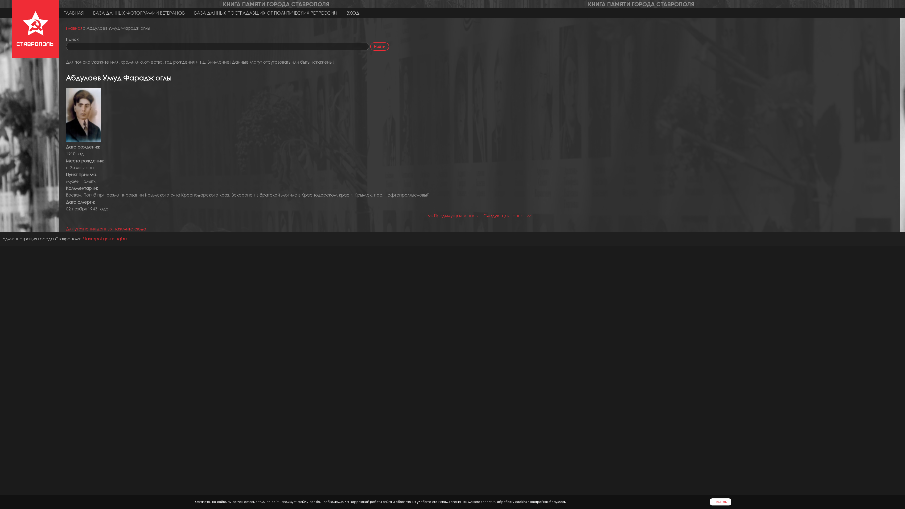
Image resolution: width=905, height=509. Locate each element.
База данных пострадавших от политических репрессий (265, 13)
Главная (74, 13)
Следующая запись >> (507, 215)
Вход (353, 13)
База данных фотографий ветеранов (139, 13)
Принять (721, 502)
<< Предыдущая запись (452, 215)
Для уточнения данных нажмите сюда (106, 228)
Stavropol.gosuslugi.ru (104, 238)
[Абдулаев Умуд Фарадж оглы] (83, 140)
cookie (314, 502)
